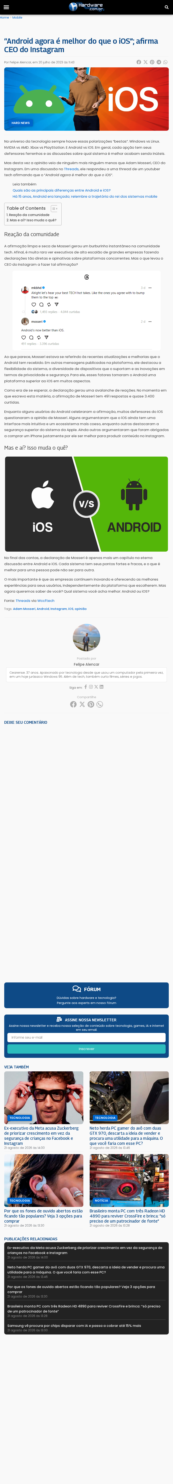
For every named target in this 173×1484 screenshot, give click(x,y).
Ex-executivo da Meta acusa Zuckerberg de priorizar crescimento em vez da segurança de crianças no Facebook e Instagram (41, 1136)
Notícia (101, 1200)
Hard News (21, 123)
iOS (70, 609)
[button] (6, 7)
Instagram (58, 609)
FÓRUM (92, 989)
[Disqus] (86, 786)
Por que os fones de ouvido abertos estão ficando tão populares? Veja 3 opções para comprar (43, 1215)
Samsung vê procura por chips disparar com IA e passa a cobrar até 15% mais (74, 1325)
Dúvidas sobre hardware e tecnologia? (86, 998)
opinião (81, 609)
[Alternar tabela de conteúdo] (52, 208)
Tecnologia (19, 1117)
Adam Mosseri (24, 609)
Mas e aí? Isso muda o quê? (33, 220)
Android (43, 609)
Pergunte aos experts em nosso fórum (86, 1003)
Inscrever (87, 1048)
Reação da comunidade (29, 215)
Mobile (17, 17)
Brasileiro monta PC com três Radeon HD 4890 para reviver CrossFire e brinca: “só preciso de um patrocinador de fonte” (127, 1215)
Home (4, 17)
